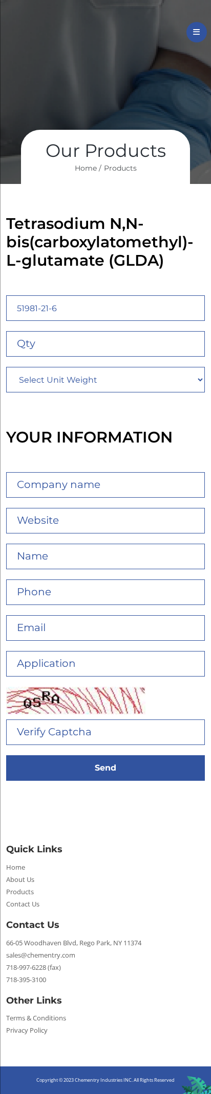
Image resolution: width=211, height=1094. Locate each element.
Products (120, 168)
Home (15, 867)
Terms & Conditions (36, 1017)
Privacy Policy (27, 1030)
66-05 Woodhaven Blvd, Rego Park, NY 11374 (73, 942)
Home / (88, 168)
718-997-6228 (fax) (33, 967)
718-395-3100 (26, 979)
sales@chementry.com (40, 955)
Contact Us (22, 904)
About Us (20, 879)
